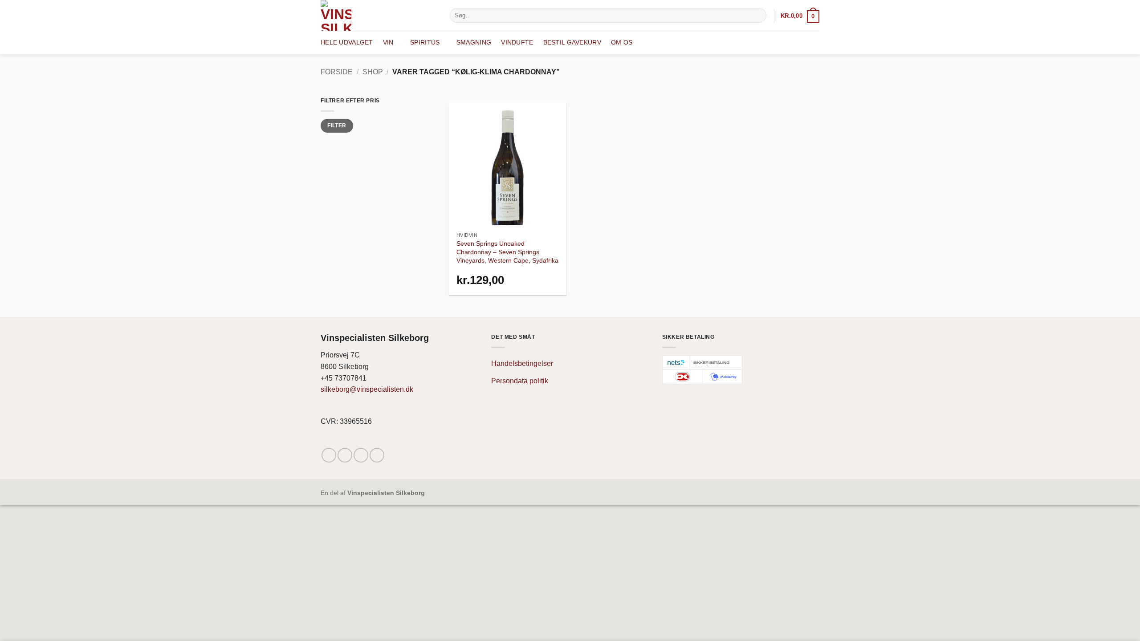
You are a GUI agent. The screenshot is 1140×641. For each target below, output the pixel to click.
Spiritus (425, 42)
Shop (372, 72)
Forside (337, 72)
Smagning (473, 42)
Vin (388, 42)
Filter (336, 125)
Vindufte (517, 42)
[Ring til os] (377, 455)
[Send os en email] (361, 455)
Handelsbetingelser (522, 363)
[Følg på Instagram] (345, 455)
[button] (800, 16)
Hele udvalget (347, 42)
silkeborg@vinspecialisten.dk (367, 389)
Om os (621, 42)
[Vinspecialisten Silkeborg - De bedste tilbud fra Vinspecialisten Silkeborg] (378, 15)
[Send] (758, 15)
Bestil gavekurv (572, 42)
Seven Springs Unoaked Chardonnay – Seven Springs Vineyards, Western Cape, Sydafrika (507, 252)
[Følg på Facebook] (329, 455)
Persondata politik (519, 381)
